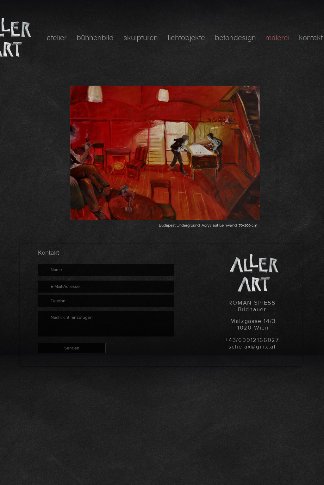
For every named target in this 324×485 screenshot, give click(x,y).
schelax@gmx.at (252, 346)
